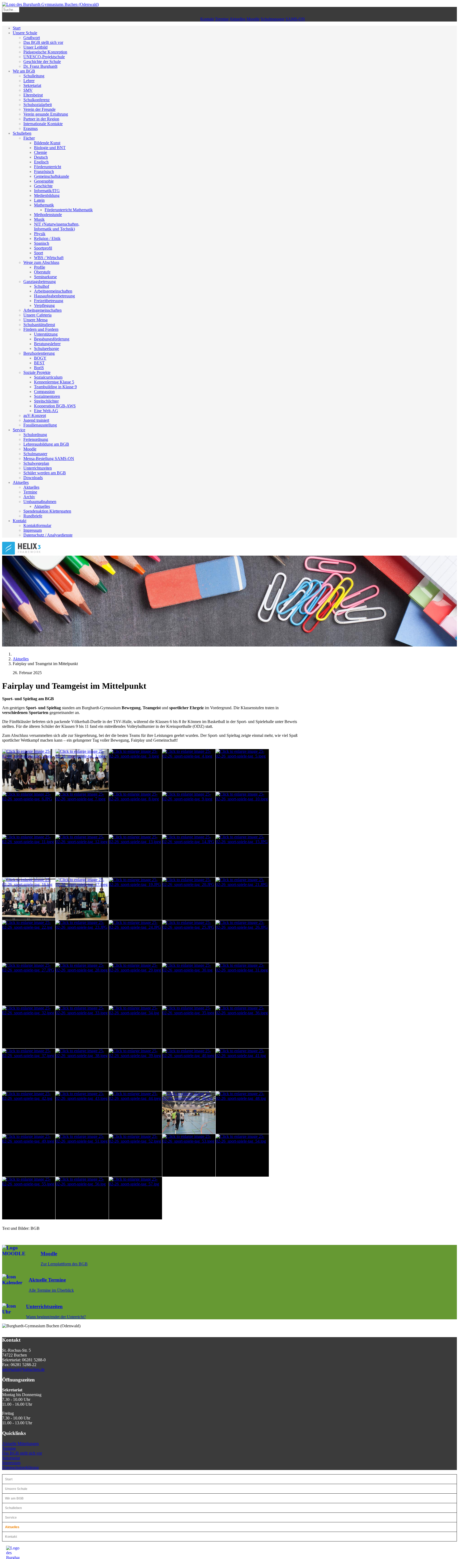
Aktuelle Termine (47, 1280)
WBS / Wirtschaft (48, 257)
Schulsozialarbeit (37, 104)
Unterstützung (46, 334)
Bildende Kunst (47, 143)
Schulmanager (272, 19)
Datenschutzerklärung (20, 1467)
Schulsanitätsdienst (39, 324)
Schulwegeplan (36, 463)
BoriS (39, 367)
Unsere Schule (25, 33)
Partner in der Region (41, 119)
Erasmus (30, 128)
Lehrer (29, 80)
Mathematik (44, 205)
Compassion (44, 391)
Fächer (29, 138)
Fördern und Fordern (40, 329)
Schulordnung (35, 434)
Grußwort (31, 37)
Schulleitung (33, 76)
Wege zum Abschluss (41, 262)
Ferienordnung (35, 439)
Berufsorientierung (39, 353)
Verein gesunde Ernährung (45, 114)
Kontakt (207, 19)
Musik (39, 219)
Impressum (32, 530)
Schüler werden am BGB (44, 473)
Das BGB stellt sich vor (43, 42)
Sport (38, 253)
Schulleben (22, 133)
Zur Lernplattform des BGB (64, 1264)
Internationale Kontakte (43, 123)
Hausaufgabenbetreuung (54, 296)
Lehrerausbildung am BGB (46, 444)
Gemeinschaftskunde (51, 176)
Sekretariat (32, 85)
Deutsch (41, 157)
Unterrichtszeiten (37, 468)
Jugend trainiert (36, 420)
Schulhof (41, 286)
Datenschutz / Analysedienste (48, 535)
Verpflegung (44, 305)
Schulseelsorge (46, 348)
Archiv (29, 497)
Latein (39, 200)
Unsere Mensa (35, 320)
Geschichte (43, 186)
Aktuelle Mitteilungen (20, 1443)
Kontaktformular (37, 525)
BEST (39, 363)
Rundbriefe (32, 516)
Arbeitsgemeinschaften (53, 291)
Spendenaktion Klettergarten (47, 511)
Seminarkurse (45, 276)
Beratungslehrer (47, 343)
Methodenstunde (48, 214)
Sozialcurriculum (48, 377)
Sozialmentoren (47, 396)
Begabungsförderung (51, 339)
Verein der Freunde (39, 109)
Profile (39, 267)
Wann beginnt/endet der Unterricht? (56, 1317)
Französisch (44, 171)
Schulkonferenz (36, 100)
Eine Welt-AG (46, 410)
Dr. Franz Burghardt (40, 66)
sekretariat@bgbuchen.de (23, 1369)
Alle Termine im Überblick (51, 1290)
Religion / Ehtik (47, 238)
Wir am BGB (24, 71)
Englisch (41, 162)
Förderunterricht (47, 166)
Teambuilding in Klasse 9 (55, 387)
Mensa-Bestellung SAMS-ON (48, 458)
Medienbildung (47, 195)
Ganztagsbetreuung (39, 281)
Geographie (44, 181)
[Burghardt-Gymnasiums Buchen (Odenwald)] (50, 4)
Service (19, 430)
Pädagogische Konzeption (45, 52)
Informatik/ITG (47, 190)
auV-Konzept (34, 415)
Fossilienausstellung (40, 425)
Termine (222, 19)
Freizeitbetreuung (48, 300)
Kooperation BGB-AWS (55, 406)
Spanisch (41, 243)
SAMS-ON (295, 19)
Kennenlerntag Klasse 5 (54, 382)
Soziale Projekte (36, 372)
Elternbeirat (33, 95)
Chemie (40, 152)
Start (16, 28)
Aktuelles (237, 19)
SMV (28, 90)
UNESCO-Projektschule (44, 56)
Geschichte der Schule (42, 61)
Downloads (33, 477)
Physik (39, 233)
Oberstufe (42, 272)
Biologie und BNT (50, 147)
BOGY (40, 358)
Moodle (253, 19)
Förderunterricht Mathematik (69, 210)
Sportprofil (43, 248)
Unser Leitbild (35, 47)
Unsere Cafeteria (37, 315)
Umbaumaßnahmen (39, 501)
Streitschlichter (46, 401)
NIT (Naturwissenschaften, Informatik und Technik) (56, 226)
